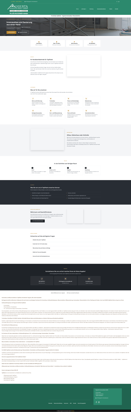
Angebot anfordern (23, 32)
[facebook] (96, 402)
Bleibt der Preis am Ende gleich (39, 252)
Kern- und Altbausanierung (56, 113)
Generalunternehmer (90, 113)
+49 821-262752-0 (99, 395)
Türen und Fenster (71, 113)
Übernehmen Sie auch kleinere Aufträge (41, 248)
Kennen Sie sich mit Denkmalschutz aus (41, 256)
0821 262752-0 (12, 32)
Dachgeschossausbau (37, 113)
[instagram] (118, 1)
